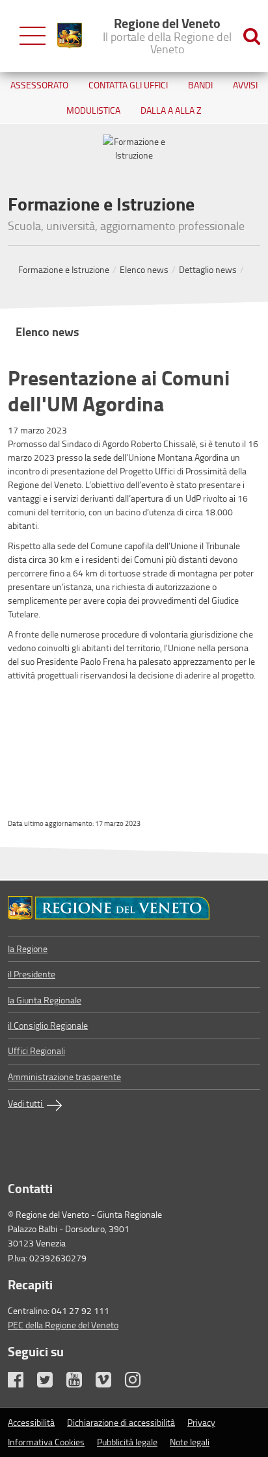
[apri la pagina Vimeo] (109, 1382)
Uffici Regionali (36, 1050)
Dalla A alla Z (171, 110)
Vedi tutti (26, 1103)
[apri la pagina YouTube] (80, 1382)
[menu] (32, 36)
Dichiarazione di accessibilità (121, 1422)
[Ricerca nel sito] (251, 36)
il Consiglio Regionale (48, 1025)
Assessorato (39, 85)
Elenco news (144, 269)
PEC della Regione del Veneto (63, 1325)
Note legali (189, 1442)
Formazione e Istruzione (63, 269)
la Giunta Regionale (44, 1000)
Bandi (200, 85)
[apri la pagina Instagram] (138, 1382)
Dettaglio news (208, 269)
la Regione (27, 948)
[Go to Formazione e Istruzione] (134, 908)
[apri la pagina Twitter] (50, 1382)
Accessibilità (31, 1422)
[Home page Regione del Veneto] (69, 36)
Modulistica (93, 110)
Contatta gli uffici (128, 85)
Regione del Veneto (167, 35)
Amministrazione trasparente (64, 1076)
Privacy (201, 1422)
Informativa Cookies (46, 1442)
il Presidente (31, 974)
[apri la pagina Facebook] (21, 1382)
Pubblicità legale (127, 1442)
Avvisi (245, 85)
